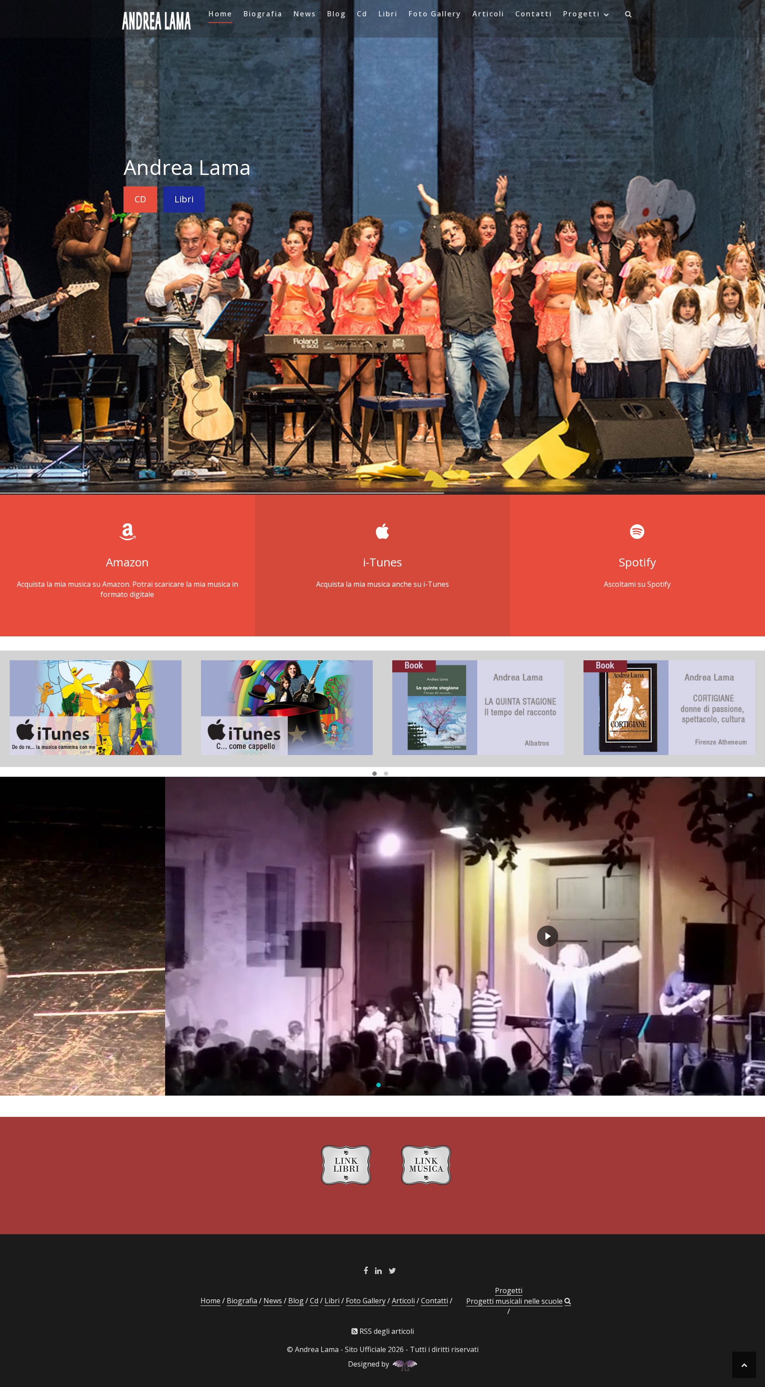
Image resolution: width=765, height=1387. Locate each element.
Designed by (370, 1364)
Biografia (262, 14)
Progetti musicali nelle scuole (514, 1301)
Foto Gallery (435, 14)
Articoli (488, 14)
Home (220, 14)
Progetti (581, 14)
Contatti (533, 14)
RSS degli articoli (386, 1331)
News (305, 14)
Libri (388, 14)
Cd (362, 14)
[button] (629, 15)
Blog (336, 14)
